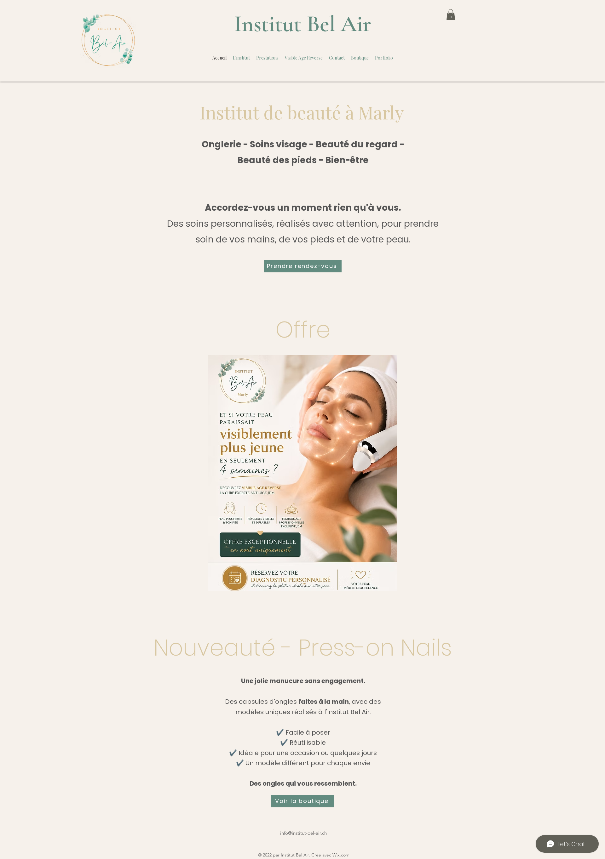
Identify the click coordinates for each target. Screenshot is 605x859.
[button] (450, 14)
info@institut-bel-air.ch (303, 833)
